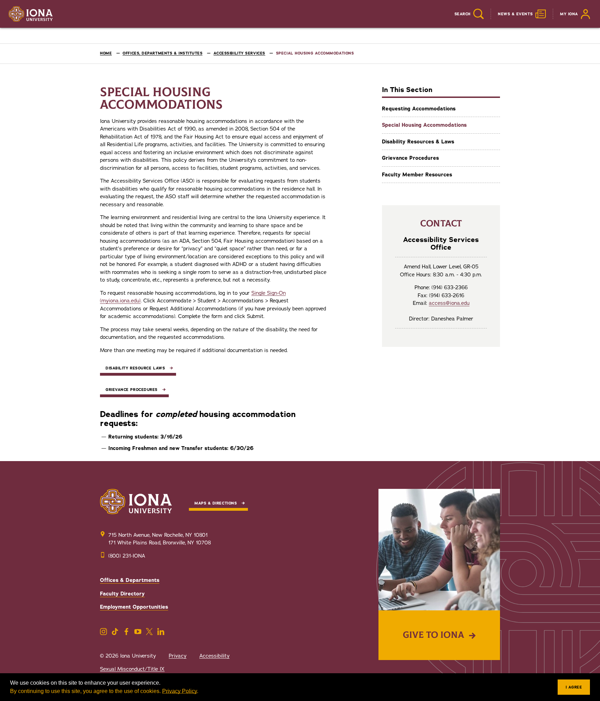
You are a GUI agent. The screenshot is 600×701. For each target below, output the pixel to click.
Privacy (177, 655)
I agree (574, 687)
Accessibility (214, 655)
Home (106, 53)
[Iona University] (31, 14)
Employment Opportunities (134, 606)
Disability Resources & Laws (418, 141)
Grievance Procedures (410, 158)
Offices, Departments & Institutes (162, 53)
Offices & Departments (129, 580)
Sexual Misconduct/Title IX (132, 669)
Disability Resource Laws (135, 368)
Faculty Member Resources (417, 174)
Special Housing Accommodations (424, 125)
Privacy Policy (179, 691)
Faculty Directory (122, 593)
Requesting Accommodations (419, 108)
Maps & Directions (215, 503)
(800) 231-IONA (126, 555)
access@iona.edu (449, 303)
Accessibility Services (239, 53)
